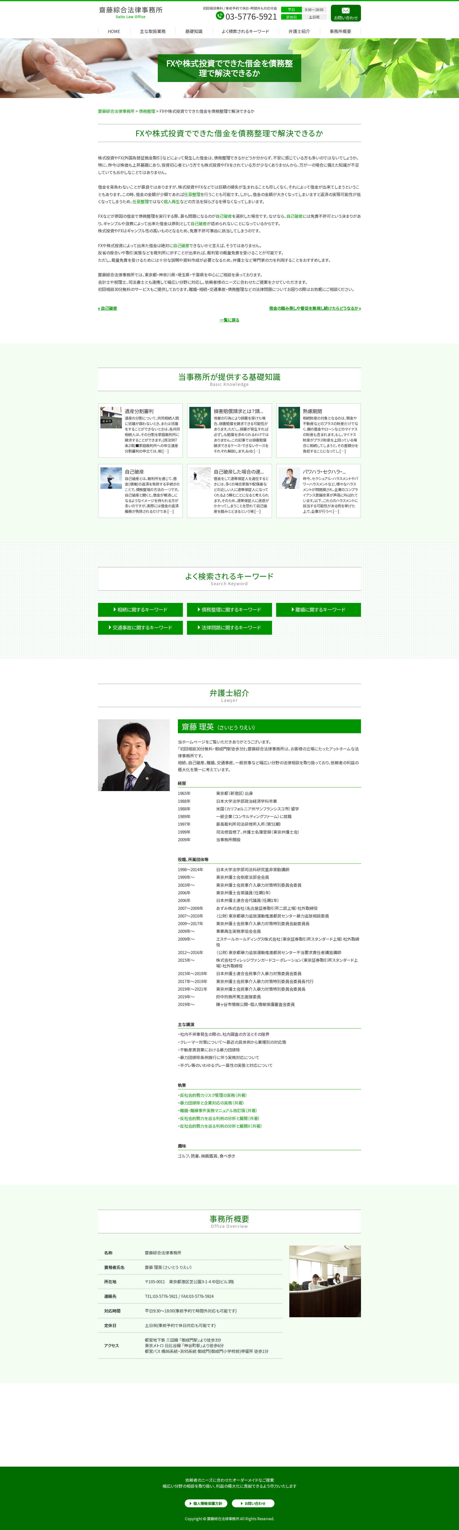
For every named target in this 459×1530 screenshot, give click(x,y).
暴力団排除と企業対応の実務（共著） (212, 1103)
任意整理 (192, 194)
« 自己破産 (107, 308)
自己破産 (224, 216)
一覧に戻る (229, 320)
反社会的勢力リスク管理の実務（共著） (213, 1095)
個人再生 (172, 201)
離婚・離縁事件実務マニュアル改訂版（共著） (219, 1110)
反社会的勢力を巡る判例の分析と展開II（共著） (221, 1126)
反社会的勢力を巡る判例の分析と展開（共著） (220, 1118)
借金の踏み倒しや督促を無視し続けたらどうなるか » (315, 308)
